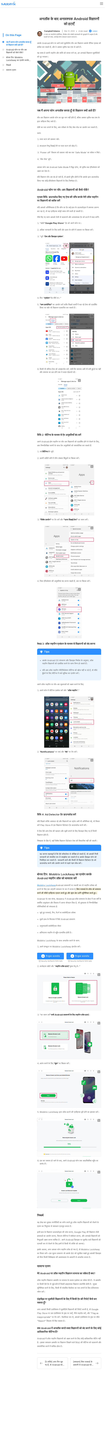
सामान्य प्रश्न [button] (11, 70)
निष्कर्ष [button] (8, 65)
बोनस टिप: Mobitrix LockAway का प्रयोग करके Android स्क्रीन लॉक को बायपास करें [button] (17, 59)
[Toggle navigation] (101, 4)
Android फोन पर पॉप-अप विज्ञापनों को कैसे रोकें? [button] (16, 51)
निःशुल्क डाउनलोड (53, 956)
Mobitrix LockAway (46, 885)
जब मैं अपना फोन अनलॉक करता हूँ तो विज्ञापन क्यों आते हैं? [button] (18, 43)
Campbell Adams (52, 31)
